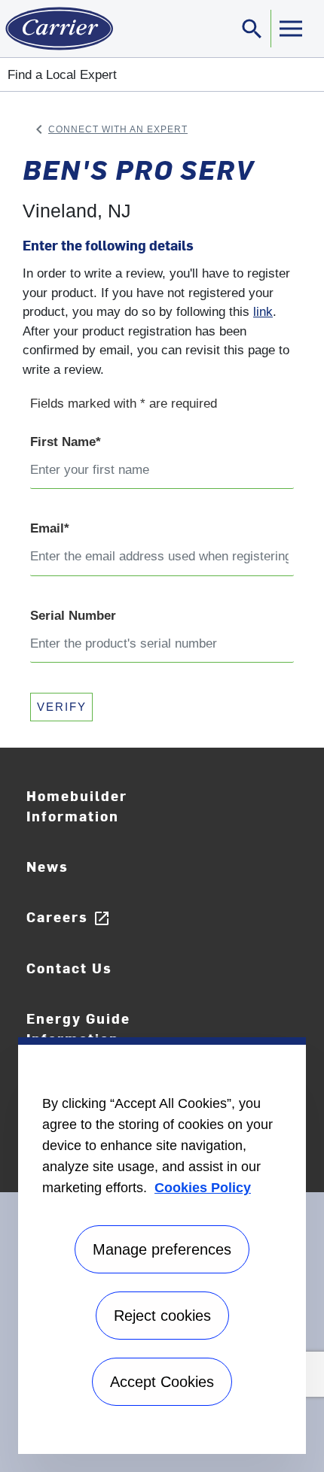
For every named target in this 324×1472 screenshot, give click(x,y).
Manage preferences (162, 1249)
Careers (68, 917)
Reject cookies (162, 1315)
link (263, 312)
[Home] (56, 28)
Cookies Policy (202, 1187)
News (47, 866)
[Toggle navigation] (290, 28)
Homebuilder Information (76, 805)
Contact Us (69, 967)
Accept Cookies (162, 1381)
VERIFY (62, 706)
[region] (162, 1245)
